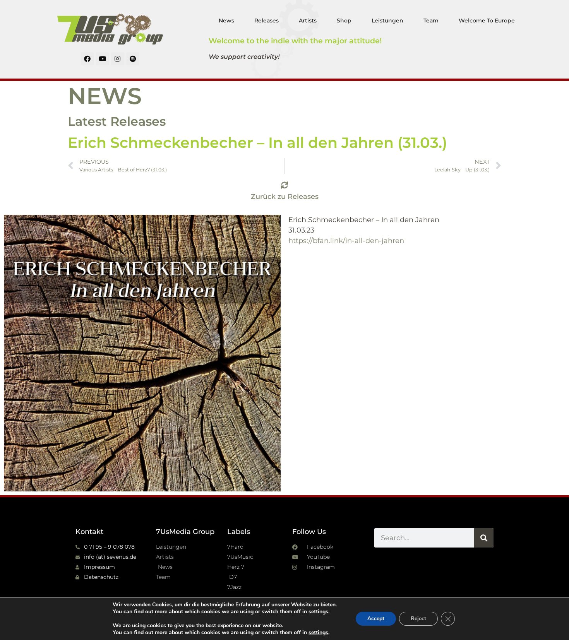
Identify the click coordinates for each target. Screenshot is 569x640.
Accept (375, 618)
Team (431, 20)
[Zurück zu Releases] (284, 184)
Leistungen (387, 20)
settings (318, 611)
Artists (308, 20)
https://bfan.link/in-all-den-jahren (346, 240)
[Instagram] (117, 58)
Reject (418, 618)
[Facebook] (87, 58)
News (226, 20)
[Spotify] (132, 58)
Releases (266, 20)
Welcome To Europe (487, 20)
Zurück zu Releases (285, 196)
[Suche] (484, 538)
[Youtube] (102, 58)
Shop (344, 20)
